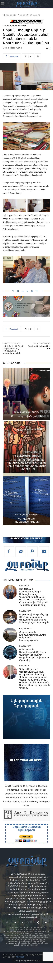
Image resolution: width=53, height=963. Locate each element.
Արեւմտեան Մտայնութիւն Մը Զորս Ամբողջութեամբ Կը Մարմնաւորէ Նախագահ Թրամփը (34, 654)
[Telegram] (38, 922)
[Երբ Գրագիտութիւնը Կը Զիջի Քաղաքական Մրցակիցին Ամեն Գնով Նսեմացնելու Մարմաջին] (10, 617)
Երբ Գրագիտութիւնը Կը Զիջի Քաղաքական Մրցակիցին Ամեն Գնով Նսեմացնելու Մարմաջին (34, 618)
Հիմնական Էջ (9, 15)
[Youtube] (44, 551)
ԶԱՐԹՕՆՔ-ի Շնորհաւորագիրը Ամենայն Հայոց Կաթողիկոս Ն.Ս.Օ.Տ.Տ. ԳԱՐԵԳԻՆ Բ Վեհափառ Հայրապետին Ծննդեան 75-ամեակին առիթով (33, 597)
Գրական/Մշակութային (29, 15)
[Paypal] (32, 551)
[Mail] (20, 551)
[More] (38, 56)
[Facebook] (9, 551)
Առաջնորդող (25, 611)
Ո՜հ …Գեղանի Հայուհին (26, 416)
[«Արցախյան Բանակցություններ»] (26, 499)
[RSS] (30, 922)
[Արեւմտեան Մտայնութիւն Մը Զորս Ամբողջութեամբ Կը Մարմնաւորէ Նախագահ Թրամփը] (10, 652)
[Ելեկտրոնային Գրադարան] (26, 717)
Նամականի (24, 585)
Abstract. (20, 957)
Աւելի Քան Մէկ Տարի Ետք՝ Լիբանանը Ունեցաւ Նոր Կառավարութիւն (13, 349)
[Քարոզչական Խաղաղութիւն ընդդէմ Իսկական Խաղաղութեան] (10, 635)
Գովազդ (26, 291)
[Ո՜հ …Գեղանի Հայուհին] (26, 394)
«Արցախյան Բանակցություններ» (26, 520)
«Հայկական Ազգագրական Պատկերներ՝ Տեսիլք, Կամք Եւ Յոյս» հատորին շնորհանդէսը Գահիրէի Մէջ (26, 464)
